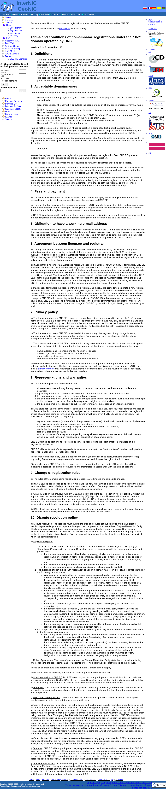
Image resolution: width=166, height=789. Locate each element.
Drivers (65, 14)
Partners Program (13, 101)
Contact (8, 22)
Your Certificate (12, 46)
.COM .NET (152, 29)
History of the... (12, 41)
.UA (149, 31)
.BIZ (150, 88)
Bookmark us (11, 114)
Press (8, 98)
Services (9, 20)
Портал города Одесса (99, 782)
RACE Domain (12, 54)
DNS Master (11, 51)
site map (119, 779)
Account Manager (13, 48)
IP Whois (24, 14)
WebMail (45, 14)
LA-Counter (76, 14)
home (31, 779)
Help (8, 25)
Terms (8, 56)
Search (8, 119)
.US (149, 113)
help (38, 779)
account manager (105, 779)
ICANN (8, 117)
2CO (150, 19)
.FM (149, 66)
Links (7, 111)
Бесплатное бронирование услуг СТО (132, 782)
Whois (15, 14)
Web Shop (89, 14)
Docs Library (16, 28)
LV (149, 142)
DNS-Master (90, 779)
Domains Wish (77, 779)
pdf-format (64, 28)
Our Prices (15, 33)
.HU (149, 153)
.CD (149, 54)
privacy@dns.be (46, 368)
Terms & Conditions (32, 786)
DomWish (9, 43)
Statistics (55, 14)
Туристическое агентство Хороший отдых (87, 785)
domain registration (59, 779)
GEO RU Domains (18, 59)
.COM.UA (151, 49)
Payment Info (16, 30)
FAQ (8, 38)
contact (45, 779)
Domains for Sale (13, 106)
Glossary (14, 35)
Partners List (11, 104)
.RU (149, 52)
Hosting (34, 14)
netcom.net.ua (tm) (16, 786)
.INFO (150, 76)
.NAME (151, 100)
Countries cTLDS (13, 109)
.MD (150, 133)
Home (8, 17)
